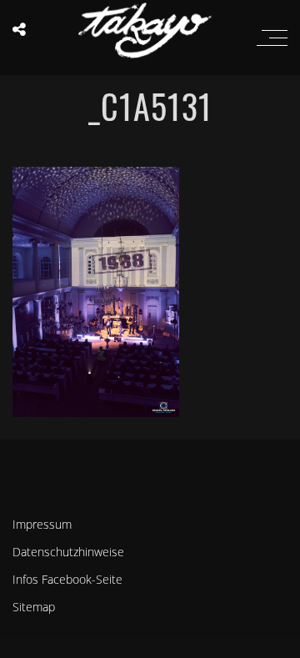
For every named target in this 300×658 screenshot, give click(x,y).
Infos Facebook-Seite (67, 579)
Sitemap (33, 607)
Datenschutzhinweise (68, 552)
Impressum (42, 524)
